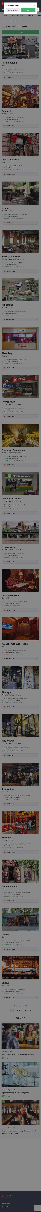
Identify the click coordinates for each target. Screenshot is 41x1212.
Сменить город (13, 10)
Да (28, 10)
